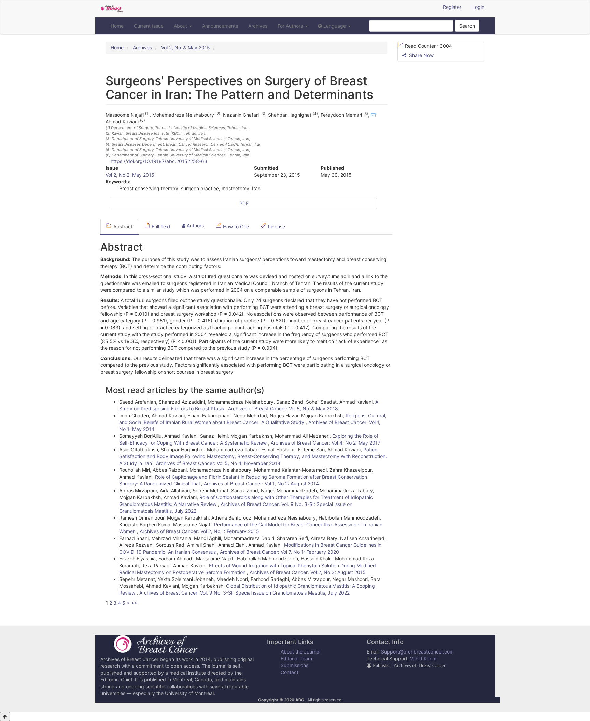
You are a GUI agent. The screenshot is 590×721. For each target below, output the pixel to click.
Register (452, 7)
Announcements (220, 26)
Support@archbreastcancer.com (417, 652)
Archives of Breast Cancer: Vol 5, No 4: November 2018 (218, 463)
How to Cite (235, 226)
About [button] (181, 26)
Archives (257, 26)
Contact (289, 672)
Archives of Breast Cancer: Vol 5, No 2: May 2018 (283, 408)
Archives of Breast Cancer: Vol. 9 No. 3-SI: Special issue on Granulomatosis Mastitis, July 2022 (244, 593)
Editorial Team (296, 658)
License (276, 226)
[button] (334, 25)
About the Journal (300, 652)
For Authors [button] (291, 26)
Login (478, 7)
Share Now (421, 55)
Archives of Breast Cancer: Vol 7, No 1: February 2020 (279, 552)
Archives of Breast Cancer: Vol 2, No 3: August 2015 (308, 572)
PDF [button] (244, 203)
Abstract (122, 226)
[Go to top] (5, 716)
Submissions (294, 665)
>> (134, 603)
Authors (194, 225)
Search (467, 26)
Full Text (160, 226)
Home (117, 26)
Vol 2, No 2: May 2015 (185, 47)
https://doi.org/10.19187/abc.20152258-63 (159, 161)
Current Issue (149, 26)
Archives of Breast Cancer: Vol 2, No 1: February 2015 (199, 531)
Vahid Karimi (423, 658)
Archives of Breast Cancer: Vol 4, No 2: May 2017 (325, 443)
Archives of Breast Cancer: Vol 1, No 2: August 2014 (261, 483)
